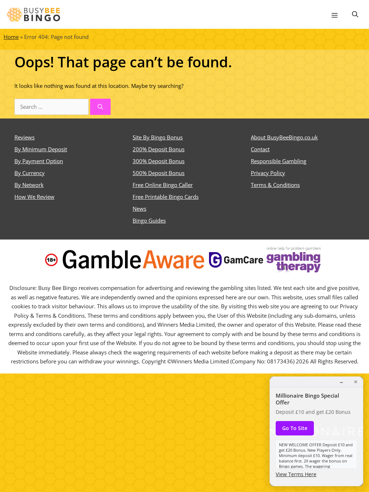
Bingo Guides (149, 220)
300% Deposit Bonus (158, 161)
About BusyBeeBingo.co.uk (284, 137)
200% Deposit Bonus (158, 149)
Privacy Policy (268, 172)
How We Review (34, 196)
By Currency (29, 172)
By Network (29, 184)
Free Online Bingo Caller (163, 184)
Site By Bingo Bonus (158, 137)
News (139, 208)
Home (11, 36)
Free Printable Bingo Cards (166, 196)
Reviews (24, 137)
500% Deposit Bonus (158, 172)
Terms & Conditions (275, 184)
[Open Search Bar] (355, 14)
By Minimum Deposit (40, 149)
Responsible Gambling (278, 161)
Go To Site (294, 428)
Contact (260, 149)
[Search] (100, 107)
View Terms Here (296, 474)
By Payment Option (38, 161)
